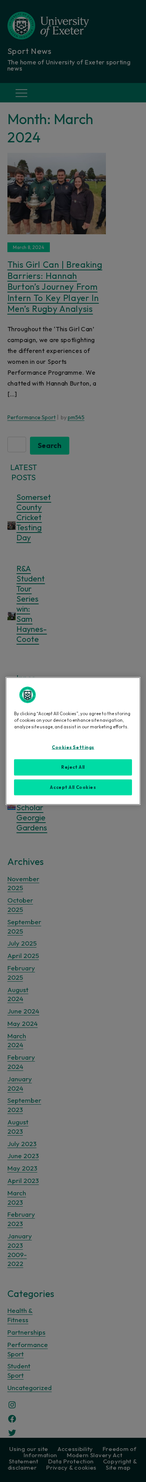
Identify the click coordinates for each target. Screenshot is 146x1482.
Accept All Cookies (73, 787)
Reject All (73, 767)
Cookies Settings (73, 747)
